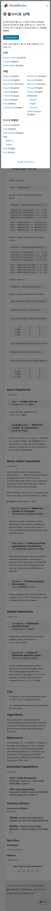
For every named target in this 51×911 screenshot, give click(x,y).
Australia (7, 125)
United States (9, 65)
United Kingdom (34, 111)
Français (33, 107)
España (6, 88)
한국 (5, 152)
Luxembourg (8, 107)
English (32, 103)
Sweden (30, 92)
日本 (5, 148)
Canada (6, 61)
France (6, 96)
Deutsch (33, 100)
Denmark (7, 80)
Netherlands (32, 76)
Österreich (31, 84)
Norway (30, 80)
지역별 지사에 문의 (25, 162)
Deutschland (8, 84)
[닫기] (47, 6)
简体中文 (10, 141)
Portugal (31, 88)
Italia (5, 103)
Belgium (6, 76)
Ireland (6, 100)
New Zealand (9, 133)
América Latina (10, 57)
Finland (6, 92)
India (5, 129)
